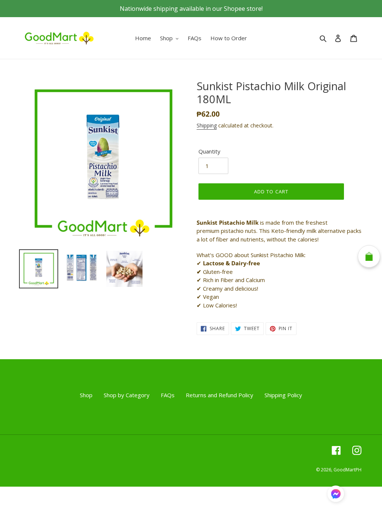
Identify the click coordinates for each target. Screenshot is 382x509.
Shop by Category (127, 395)
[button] (336, 495)
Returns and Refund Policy (219, 395)
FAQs (168, 395)
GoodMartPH (347, 470)
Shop (86, 395)
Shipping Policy (283, 395)
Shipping (207, 125)
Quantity (209, 151)
